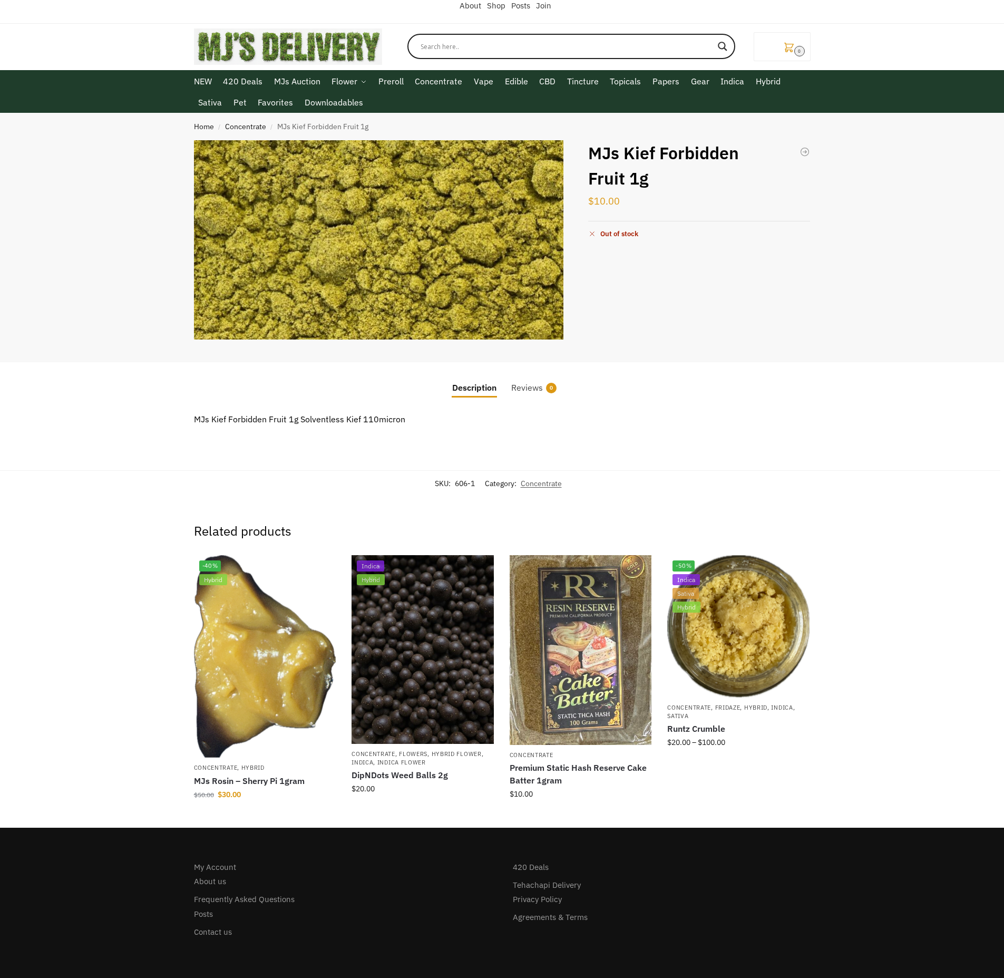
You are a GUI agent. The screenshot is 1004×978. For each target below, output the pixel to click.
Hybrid (253, 767)
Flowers (413, 754)
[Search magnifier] (722, 46)
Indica (362, 762)
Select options (738, 765)
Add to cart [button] (264, 817)
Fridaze (727, 707)
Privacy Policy (537, 899)
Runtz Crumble (696, 728)
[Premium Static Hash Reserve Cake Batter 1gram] (581, 650)
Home (204, 126)
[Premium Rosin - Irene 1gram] (805, 152)
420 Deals (531, 867)
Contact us (213, 932)
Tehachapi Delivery (547, 885)
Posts (203, 914)
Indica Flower (401, 762)
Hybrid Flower (457, 754)
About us (210, 881)
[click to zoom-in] (379, 240)
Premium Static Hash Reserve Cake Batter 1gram (578, 774)
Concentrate (245, 126)
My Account (215, 867)
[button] (782, 46)
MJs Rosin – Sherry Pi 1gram (249, 781)
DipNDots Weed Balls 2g (400, 775)
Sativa (677, 716)
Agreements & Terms (550, 917)
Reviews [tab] (532, 387)
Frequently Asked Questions (244, 899)
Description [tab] (474, 387)
